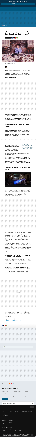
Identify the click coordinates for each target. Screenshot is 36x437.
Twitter (14, 38)
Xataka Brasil (4, 430)
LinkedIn (13, 383)
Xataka (3, 411)
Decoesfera (3, 421)
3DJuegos (10, 411)
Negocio (26, 394)
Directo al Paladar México (24, 429)
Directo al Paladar (24, 411)
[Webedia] (5, 406)
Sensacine (16, 411)
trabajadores (26, 396)
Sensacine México (17, 429)
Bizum (7, 25)
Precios (4, 25)
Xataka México (4, 429)
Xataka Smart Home (5, 415)
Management (14, 325)
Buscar (32, 403)
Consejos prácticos (5, 391)
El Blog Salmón (11, 420)
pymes (3, 394)
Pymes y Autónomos (10, 422)
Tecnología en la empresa (28, 325)
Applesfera (3, 414)
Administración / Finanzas (17, 391)
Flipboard (15, 38)
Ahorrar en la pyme (5, 396)
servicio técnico (20, 325)
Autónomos (15, 394)
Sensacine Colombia (18, 430)
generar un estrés (12, 143)
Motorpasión (30, 411)
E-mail (17, 38)
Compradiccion (4, 423)
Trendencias (4, 420)
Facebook (12, 38)
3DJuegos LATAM (11, 429)
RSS (9, 383)
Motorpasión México (30, 429)
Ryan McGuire (11, 323)
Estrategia (26, 391)
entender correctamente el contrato (12, 270)
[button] (10, 66)
